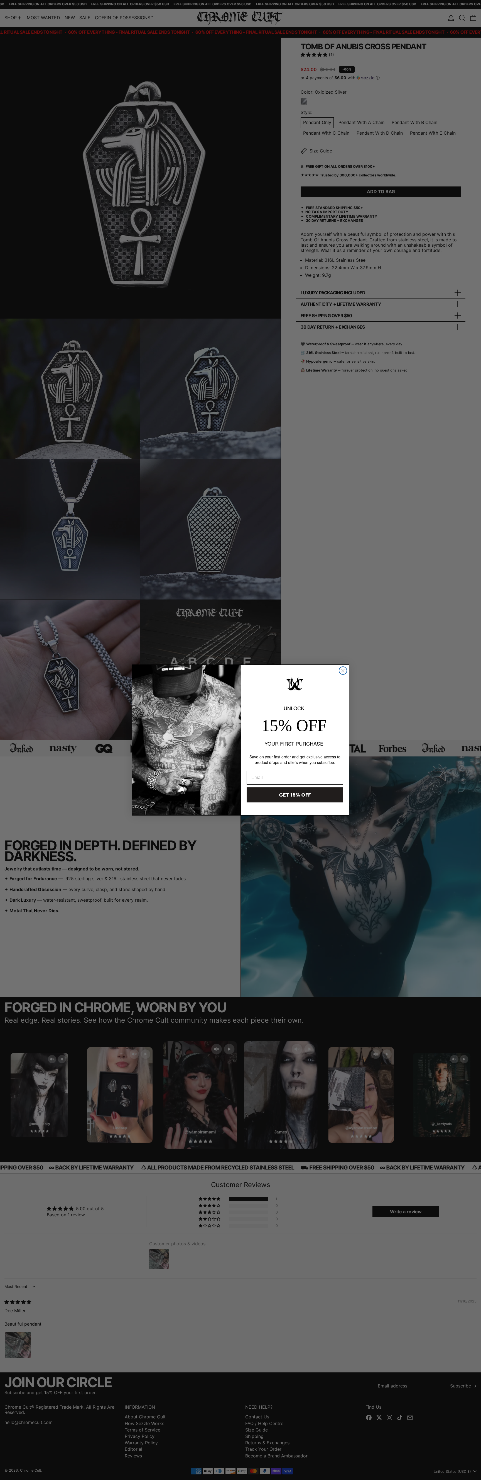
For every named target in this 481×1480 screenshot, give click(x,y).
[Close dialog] (343, 671)
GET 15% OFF (295, 794)
